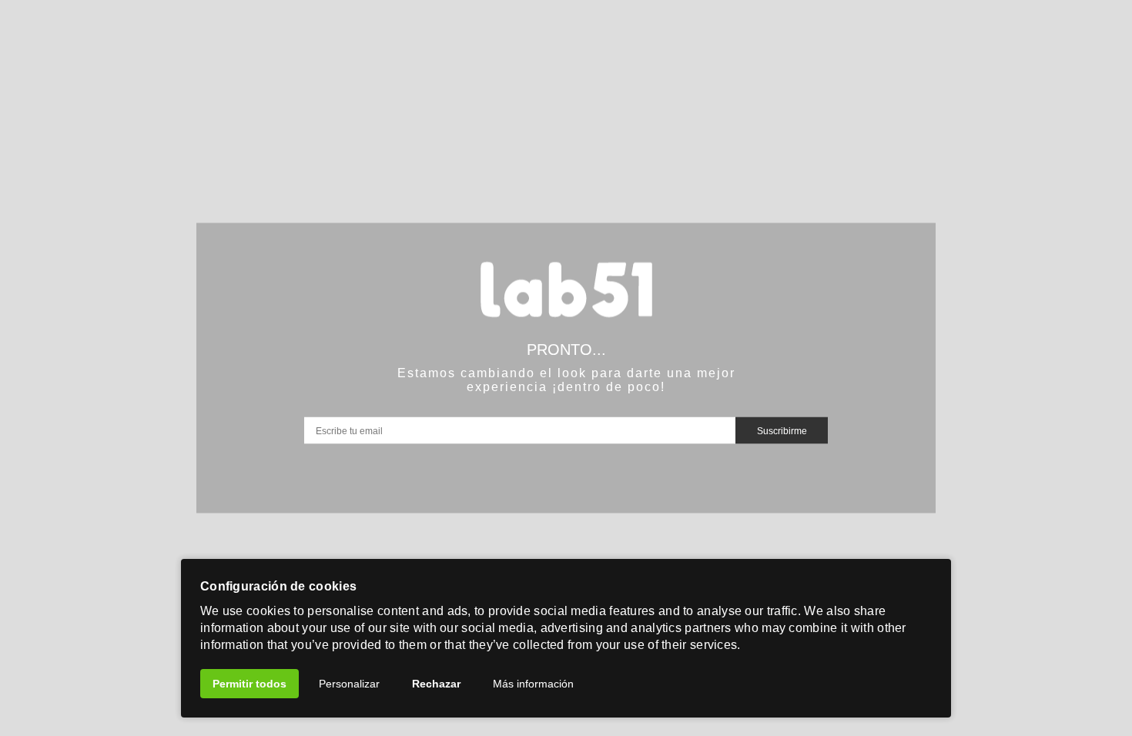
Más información (533, 683)
